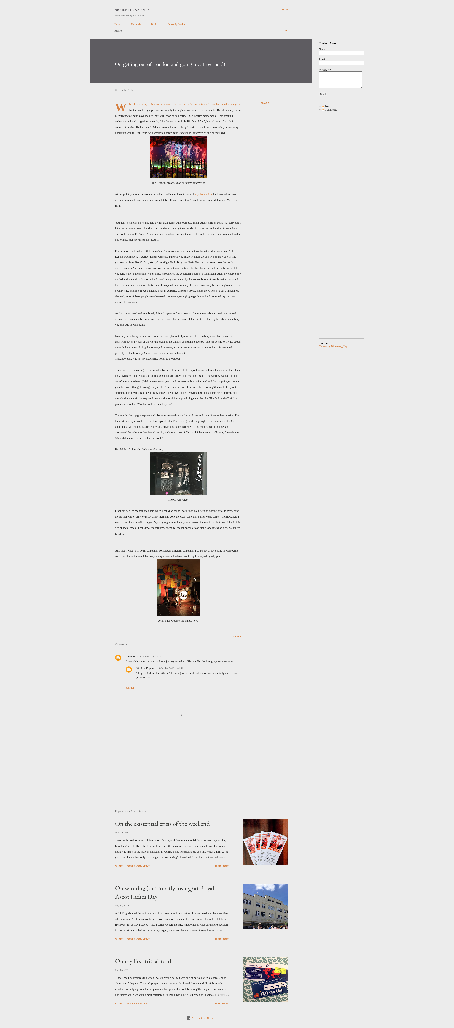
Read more (221, 865)
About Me (136, 24)
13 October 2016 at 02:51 (170, 668)
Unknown (130, 656)
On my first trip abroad (143, 961)
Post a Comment (138, 865)
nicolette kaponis (132, 10)
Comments (330, 109)
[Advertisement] (172, 766)
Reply (130, 687)
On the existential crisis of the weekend (162, 823)
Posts (327, 106)
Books (154, 24)
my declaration (203, 194)
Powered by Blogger (203, 1018)
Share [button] (265, 103)
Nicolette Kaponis (145, 668)
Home (117, 24)
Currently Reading (177, 24)
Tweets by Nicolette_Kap (333, 346)
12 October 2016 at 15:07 (151, 656)
